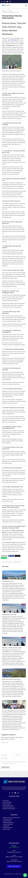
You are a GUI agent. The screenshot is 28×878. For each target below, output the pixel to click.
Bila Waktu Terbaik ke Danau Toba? (11, 647)
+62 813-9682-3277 (14, 847)
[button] (26, 5)
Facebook (12, 555)
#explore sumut (18, 561)
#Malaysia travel (6, 562)
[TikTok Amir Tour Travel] (10, 1)
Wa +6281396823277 (13, 40)
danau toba (9, 11)
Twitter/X (18, 555)
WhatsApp (4, 557)
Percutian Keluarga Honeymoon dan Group (14, 711)
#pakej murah (16, 562)
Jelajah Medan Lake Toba (9, 614)
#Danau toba (9, 561)
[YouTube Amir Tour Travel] (7, 1)
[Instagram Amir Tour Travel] (5, 1)
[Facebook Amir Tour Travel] (2, 1)
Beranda (4, 11)
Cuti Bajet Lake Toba (7, 581)
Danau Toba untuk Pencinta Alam (11, 679)
